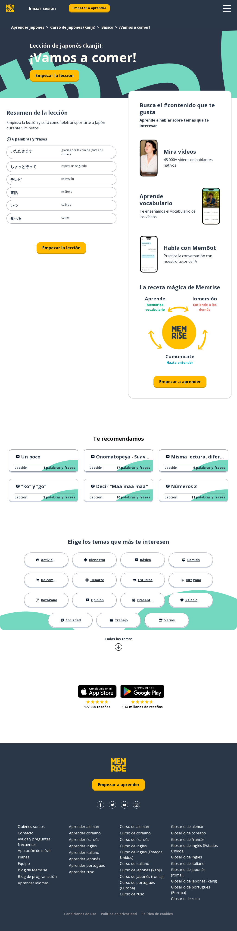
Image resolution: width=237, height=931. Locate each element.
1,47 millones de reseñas (142, 707)
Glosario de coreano (188, 833)
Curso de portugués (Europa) (137, 885)
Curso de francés (134, 839)
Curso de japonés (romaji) (142, 876)
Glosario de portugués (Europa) (190, 890)
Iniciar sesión (42, 8)
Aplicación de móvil (34, 850)
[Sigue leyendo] (226, 8)
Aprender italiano (84, 852)
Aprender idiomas (33, 882)
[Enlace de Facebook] (100, 805)
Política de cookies (157, 914)
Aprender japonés (27, 27)
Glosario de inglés (186, 857)
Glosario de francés (188, 839)
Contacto (26, 833)
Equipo (24, 863)
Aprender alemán (84, 826)
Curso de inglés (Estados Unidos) (141, 854)
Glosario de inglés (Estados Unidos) (194, 848)
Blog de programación (37, 876)
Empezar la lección (54, 75)
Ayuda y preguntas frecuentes (34, 841)
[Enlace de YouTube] (124, 805)
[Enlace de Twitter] (112, 805)
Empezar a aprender (89, 8)
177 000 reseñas (97, 707)
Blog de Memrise (32, 870)
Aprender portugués (87, 865)
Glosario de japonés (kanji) (194, 881)
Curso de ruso (132, 894)
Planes (23, 857)
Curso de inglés (133, 846)
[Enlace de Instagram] (136, 805)
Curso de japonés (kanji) (72, 27)
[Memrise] (10, 8)
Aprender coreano (85, 833)
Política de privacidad (119, 914)
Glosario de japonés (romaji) (188, 872)
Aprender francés (84, 839)
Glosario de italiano (188, 863)
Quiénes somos (31, 826)
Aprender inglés (83, 846)
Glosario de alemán (187, 826)
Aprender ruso (81, 871)
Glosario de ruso (185, 898)
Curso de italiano (134, 863)
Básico (107, 27)
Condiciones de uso (80, 914)
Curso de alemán (134, 826)
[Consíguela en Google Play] (142, 691)
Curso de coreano (135, 833)
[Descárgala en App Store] (97, 691)
